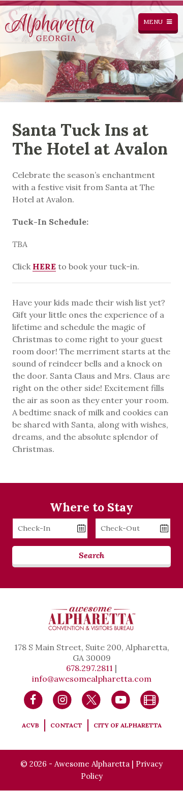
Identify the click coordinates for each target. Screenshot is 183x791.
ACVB (30, 725)
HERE (44, 266)
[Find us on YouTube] (120, 699)
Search (91, 555)
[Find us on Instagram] (62, 699)
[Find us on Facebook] (33, 699)
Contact (66, 725)
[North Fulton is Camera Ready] (149, 699)
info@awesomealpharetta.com (91, 679)
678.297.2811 (89, 668)
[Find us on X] (91, 699)
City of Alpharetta (128, 725)
